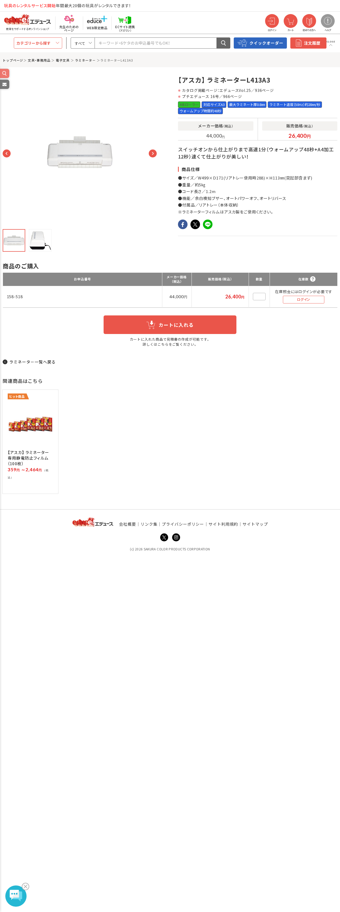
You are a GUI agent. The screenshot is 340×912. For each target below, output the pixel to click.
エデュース (18, 6)
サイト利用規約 (223, 524)
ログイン (303, 299)
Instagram (176, 537)
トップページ (13, 60)
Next (153, 153)
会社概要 (127, 524)
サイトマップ (255, 524)
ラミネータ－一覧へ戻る (32, 362)
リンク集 (149, 524)
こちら (163, 344)
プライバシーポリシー (183, 524)
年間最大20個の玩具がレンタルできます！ (67, 5)
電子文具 (63, 60)
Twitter (164, 537)
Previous (7, 153)
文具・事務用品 (39, 60)
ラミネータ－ (85, 60)
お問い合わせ (4, 88)
